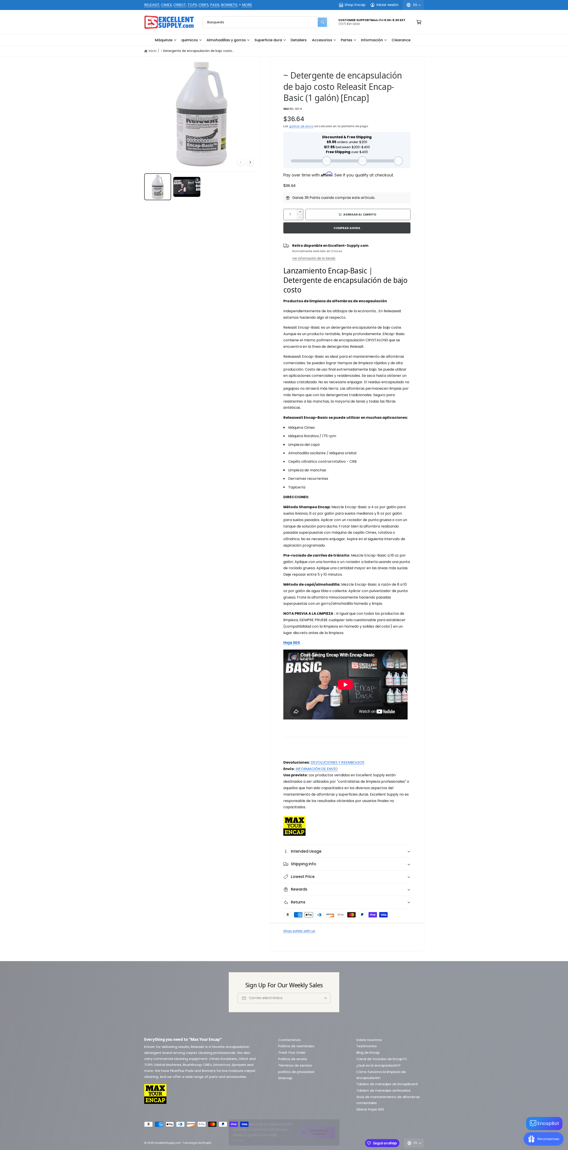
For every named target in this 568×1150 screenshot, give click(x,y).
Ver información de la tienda (313, 258)
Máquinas (164, 40)
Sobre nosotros (369, 1039)
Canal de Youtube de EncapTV (381, 1059)
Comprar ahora (346, 228)
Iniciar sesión (387, 4)
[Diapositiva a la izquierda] (241, 162)
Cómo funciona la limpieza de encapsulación (381, 1074)
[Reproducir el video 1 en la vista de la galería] (186, 187)
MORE (247, 4)
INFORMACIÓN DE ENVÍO (317, 768)
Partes (346, 40)
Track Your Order (292, 1052)
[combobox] (265, 22)
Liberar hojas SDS (370, 1109)
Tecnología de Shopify (197, 1143)
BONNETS (229, 4)
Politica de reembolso (296, 1046)
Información (372, 40)
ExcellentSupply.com (168, 1143)
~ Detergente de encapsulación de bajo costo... (197, 51)
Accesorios (322, 40)
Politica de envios (292, 1059)
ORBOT (180, 4)
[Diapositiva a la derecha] (250, 162)
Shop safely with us (299, 931)
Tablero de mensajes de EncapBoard (387, 1084)
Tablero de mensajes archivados (383, 1090)
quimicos (189, 40)
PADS (214, 4)
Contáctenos (289, 1039)
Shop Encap (355, 4)
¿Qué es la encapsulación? (378, 1065)
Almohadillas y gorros (226, 40)
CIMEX (166, 4)
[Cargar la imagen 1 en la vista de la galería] (157, 186)
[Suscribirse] (325, 998)
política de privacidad (296, 1071)
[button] (165, 40)
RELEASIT (152, 4)
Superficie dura (268, 40)
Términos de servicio (295, 1065)
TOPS (192, 4)
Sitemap (285, 1078)
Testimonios (366, 1046)
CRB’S (204, 4)
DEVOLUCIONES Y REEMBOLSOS (337, 762)
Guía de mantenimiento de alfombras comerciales (388, 1100)
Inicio (153, 51)
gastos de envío (301, 126)
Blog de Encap (368, 1052)
